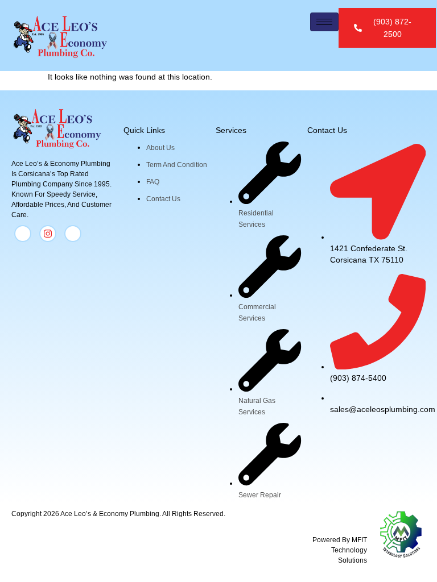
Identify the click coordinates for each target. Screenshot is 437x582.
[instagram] (47, 233)
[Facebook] (22, 233)
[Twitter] (72, 233)
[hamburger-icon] (324, 22)
